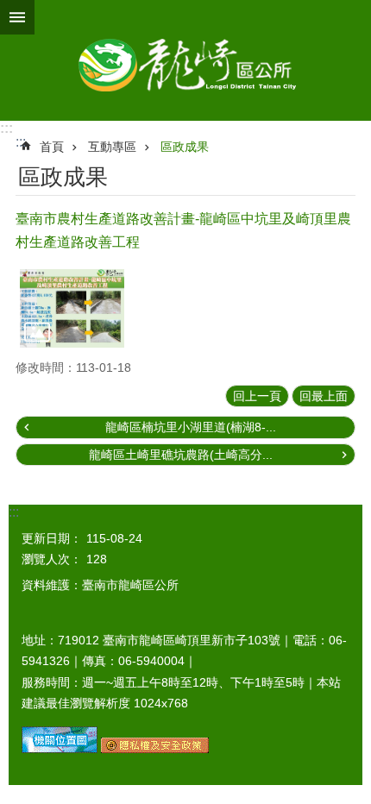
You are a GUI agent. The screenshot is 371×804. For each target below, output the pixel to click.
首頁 (52, 147)
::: (6, 128)
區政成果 (184, 147)
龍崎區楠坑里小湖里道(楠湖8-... (190, 427)
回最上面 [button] (323, 396)
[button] (72, 308)
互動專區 (112, 147)
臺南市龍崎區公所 (185, 60)
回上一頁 (257, 396)
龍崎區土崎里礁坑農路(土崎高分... (181, 455)
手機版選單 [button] (17, 17)
